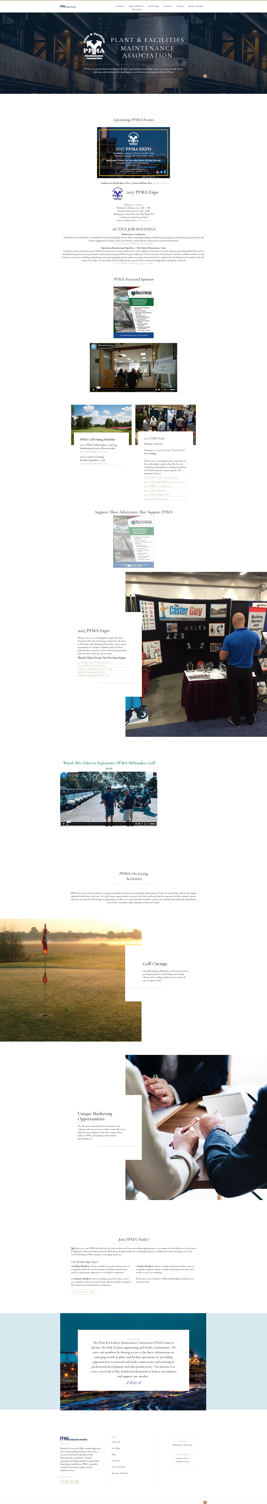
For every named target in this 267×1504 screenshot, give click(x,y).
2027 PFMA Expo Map (156, 490)
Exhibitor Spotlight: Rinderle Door (94, 675)
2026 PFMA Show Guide (156, 499)
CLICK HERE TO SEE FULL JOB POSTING (133, 243)
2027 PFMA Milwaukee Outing (98, 445)
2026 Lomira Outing (92, 457)
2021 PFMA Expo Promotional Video (95, 662)
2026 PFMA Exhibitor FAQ (158, 494)
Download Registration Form (94, 451)
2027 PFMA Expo (154, 438)
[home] (68, 6)
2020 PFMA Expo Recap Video (92, 665)
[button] (4, 542)
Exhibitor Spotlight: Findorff (92, 672)
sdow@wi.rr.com (160, 183)
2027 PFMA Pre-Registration (158, 486)
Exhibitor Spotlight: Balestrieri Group (95, 669)
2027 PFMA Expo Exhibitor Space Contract (164, 481)
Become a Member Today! (84, 1292)
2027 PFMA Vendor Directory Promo (162, 477)
